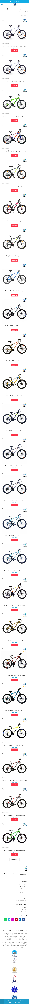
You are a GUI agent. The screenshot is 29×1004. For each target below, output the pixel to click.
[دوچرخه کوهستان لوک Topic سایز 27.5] (14, 166)
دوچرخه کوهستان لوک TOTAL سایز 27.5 (14, 248)
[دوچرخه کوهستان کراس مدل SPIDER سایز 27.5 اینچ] (14, 370)
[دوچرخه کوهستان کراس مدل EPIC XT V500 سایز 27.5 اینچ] (14, 743)
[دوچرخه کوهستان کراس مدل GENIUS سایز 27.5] (14, 675)
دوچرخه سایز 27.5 (12, 8)
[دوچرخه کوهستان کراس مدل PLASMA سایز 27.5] (14, 506)
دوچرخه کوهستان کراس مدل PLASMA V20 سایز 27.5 (14, 554)
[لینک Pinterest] (14, 1)
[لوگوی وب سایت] (14, 4)
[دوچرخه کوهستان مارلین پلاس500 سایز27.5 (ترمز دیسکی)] (14, 98)
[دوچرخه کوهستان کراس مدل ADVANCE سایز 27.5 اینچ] (14, 845)
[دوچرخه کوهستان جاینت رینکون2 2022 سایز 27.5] (14, 64)
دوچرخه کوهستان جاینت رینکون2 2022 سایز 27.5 (14, 79)
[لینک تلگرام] (10, 1)
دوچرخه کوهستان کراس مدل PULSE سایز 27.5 (14, 452)
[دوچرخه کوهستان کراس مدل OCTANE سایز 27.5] (14, 641)
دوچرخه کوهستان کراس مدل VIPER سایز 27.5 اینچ (14, 316)
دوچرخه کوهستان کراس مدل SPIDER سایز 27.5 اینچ (14, 384)
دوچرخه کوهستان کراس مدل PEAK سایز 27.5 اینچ (14, 588)
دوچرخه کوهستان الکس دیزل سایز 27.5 (14, 995)
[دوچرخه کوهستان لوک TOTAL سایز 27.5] (14, 234)
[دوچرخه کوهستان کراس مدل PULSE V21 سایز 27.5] (14, 472)
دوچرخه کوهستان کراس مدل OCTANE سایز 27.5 (14, 656)
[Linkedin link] (12, 1)
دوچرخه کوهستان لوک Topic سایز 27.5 (14, 181)
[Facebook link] (18, 1)
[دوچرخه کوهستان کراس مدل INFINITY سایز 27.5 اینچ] (14, 607)
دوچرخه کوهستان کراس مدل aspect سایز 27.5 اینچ (14, 825)
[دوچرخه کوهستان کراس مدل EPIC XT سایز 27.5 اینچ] (14, 777)
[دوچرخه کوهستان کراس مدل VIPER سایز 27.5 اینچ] (14, 302)
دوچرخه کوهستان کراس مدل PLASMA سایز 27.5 (14, 520)
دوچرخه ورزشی (20, 8)
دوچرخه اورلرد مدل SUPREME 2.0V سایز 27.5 (14, 893)
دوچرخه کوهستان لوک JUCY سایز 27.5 (14, 214)
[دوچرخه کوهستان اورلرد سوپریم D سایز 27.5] (14, 947)
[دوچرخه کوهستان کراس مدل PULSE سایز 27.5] (14, 438)
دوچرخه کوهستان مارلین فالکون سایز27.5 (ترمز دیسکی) (14, 147)
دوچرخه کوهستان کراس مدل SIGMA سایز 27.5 (14, 418)
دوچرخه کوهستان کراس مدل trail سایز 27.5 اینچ (14, 350)
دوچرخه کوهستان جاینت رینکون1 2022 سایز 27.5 (14, 282)
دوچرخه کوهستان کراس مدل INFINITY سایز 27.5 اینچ (14, 622)
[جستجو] (4, 4)
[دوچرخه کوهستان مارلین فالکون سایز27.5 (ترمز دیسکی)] (14, 132)
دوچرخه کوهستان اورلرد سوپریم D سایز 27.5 (14, 961)
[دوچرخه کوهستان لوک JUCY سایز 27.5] (14, 200)
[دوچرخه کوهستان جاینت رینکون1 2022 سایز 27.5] (14, 268)
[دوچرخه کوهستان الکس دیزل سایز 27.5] (14, 981)
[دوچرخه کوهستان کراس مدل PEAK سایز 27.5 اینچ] (14, 573)
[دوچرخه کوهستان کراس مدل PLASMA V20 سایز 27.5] (14, 539)
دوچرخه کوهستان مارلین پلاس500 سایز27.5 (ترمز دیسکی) (14, 113)
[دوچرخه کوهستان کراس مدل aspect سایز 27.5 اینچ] (14, 811)
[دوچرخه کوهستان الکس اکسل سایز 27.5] (14, 913)
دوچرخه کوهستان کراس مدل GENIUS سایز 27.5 (14, 690)
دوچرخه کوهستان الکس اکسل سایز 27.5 (14, 927)
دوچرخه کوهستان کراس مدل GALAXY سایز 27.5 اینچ (14, 723)
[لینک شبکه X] (16, 1)
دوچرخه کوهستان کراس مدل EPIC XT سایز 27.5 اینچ (14, 791)
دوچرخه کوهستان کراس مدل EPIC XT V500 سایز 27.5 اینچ (14, 757)
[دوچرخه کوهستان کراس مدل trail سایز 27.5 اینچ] (14, 336)
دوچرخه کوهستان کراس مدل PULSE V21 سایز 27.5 (14, 486)
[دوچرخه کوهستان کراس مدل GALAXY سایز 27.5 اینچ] (14, 709)
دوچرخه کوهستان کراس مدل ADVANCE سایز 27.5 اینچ (14, 859)
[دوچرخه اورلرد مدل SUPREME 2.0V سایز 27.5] (14, 879)
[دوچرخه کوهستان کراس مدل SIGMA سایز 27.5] (14, 404)
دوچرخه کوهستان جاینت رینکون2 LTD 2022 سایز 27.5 (14, 45)
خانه (26, 8)
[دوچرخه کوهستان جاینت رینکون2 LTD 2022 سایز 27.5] (14, 30)
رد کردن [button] (2, 1001)
